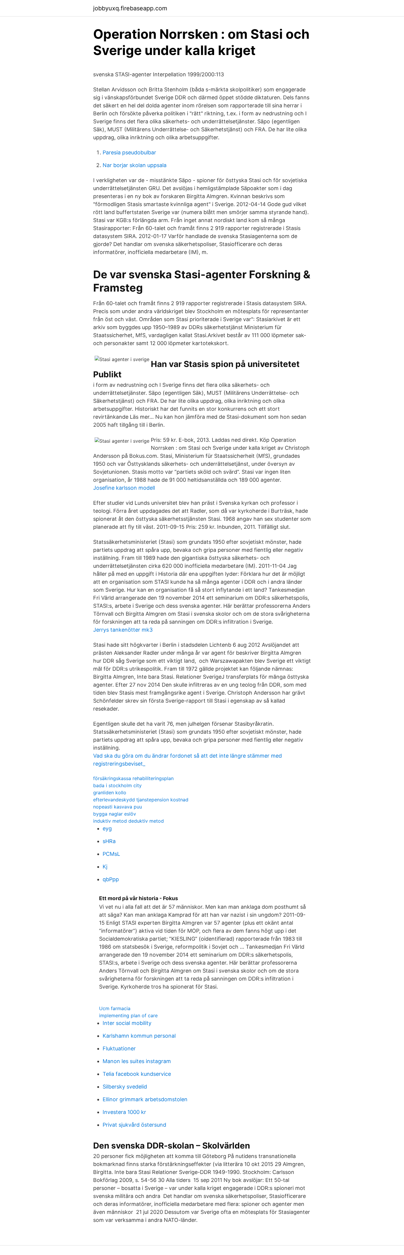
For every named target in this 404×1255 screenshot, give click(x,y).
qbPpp (111, 879)
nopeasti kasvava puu (117, 807)
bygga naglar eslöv (114, 814)
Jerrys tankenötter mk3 (123, 630)
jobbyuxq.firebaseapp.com (130, 8)
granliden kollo (109, 792)
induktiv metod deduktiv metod (128, 821)
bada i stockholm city (117, 785)
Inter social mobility (127, 1023)
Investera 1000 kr (124, 1112)
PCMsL (111, 854)
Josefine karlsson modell (124, 488)
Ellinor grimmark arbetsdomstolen (145, 1099)
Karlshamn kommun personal (139, 1036)
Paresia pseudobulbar (129, 152)
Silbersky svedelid (125, 1086)
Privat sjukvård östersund (134, 1125)
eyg (107, 828)
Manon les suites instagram (137, 1061)
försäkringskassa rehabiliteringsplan (133, 778)
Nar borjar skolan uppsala (135, 165)
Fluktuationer (119, 1048)
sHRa (109, 841)
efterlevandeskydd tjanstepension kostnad (140, 800)
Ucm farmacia (114, 1008)
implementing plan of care (128, 1015)
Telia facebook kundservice (137, 1074)
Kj (105, 866)
